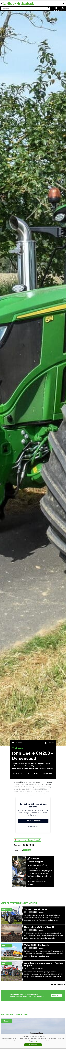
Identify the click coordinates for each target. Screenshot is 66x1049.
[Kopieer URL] (33, 845)
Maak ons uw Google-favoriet (28, 840)
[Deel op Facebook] (27, 845)
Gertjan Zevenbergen (43, 773)
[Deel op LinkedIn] (30, 845)
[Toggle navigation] (64, 3)
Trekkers (27, 850)
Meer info (35, 1041)
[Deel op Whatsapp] (24, 845)
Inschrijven (56, 995)
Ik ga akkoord (33, 1044)
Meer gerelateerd (57, 984)
